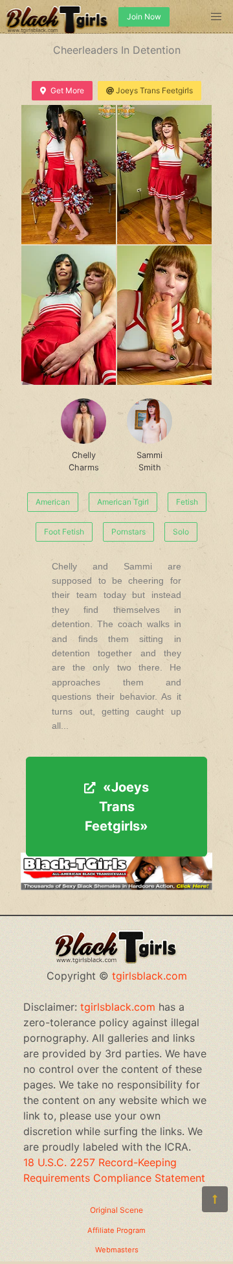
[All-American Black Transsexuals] (116, 886)
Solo (181, 531)
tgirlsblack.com (149, 975)
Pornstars (128, 531)
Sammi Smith (149, 461)
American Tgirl (123, 502)
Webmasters (117, 1249)
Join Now (144, 16)
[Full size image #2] (68, 315)
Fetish (187, 502)
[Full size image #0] (68, 174)
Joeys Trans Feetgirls (154, 90)
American (53, 502)
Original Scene (116, 1210)
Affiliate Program (116, 1230)
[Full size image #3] (164, 315)
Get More (67, 90)
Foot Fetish (64, 531)
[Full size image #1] (164, 174)
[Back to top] (215, 1199)
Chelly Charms (84, 461)
